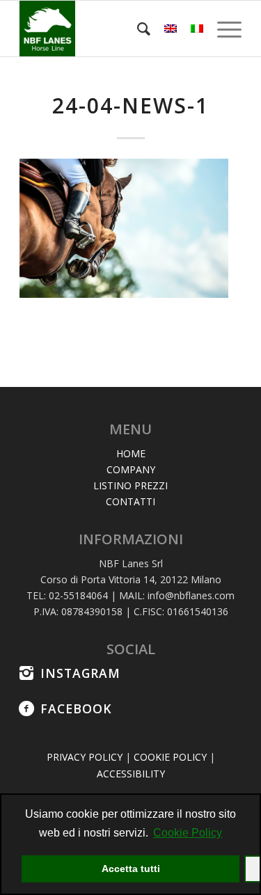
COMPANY (130, 469)
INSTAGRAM (80, 673)
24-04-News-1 (130, 105)
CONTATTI (130, 501)
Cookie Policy (187, 833)
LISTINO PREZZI (130, 485)
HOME (130, 453)
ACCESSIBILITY (131, 773)
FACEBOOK (76, 708)
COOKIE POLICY (170, 756)
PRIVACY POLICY (84, 756)
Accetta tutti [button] (131, 868)
